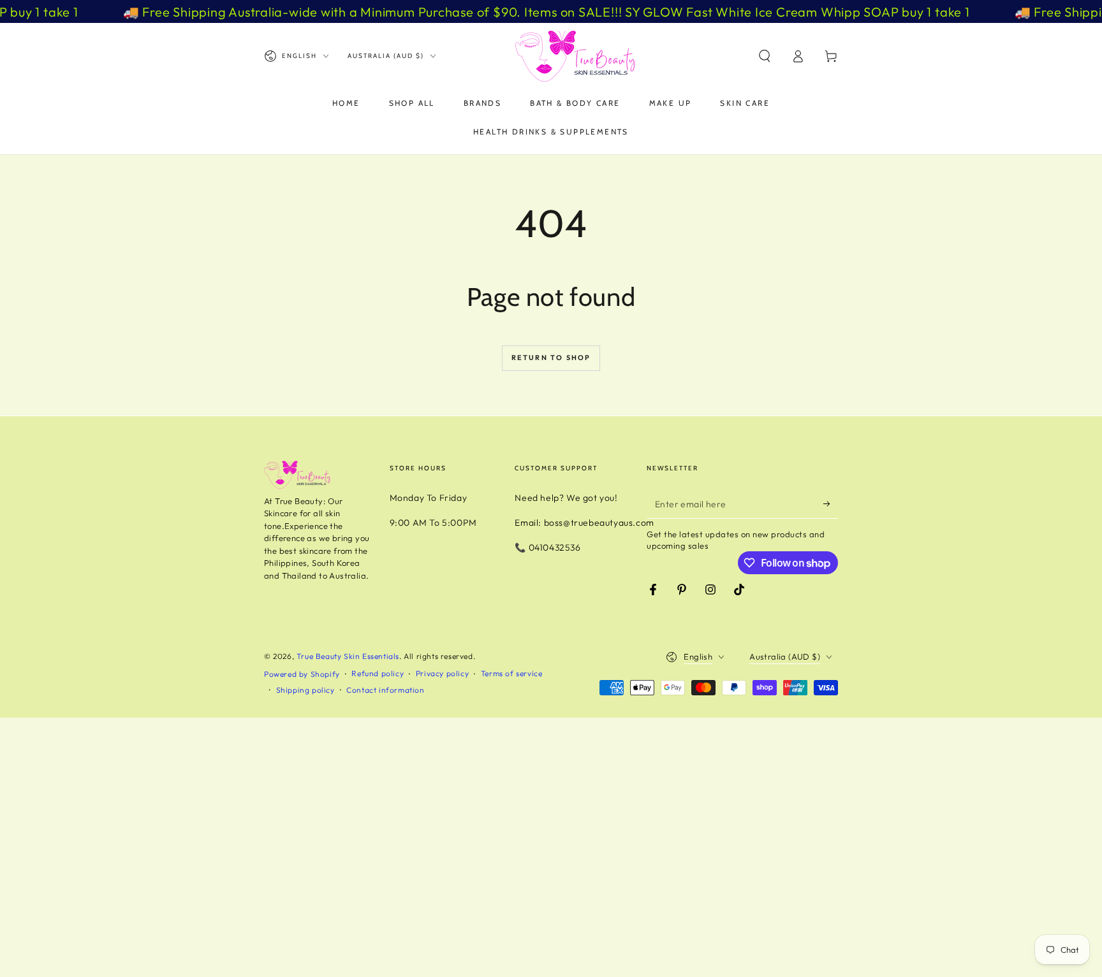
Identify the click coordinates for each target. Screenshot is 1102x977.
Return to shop (551, 357)
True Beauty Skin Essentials (348, 656)
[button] (764, 56)
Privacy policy (442, 673)
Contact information (385, 690)
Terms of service (512, 673)
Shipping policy (305, 690)
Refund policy (377, 673)
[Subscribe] (830, 504)
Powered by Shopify (302, 674)
